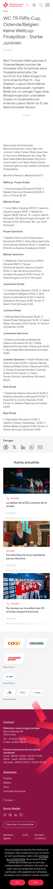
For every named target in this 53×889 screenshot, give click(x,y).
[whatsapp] (31, 447)
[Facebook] (10, 814)
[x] (14, 447)
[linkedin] (23, 447)
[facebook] (5, 447)
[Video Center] (21, 814)
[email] (40, 447)
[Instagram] (5, 814)
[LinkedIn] (15, 814)
